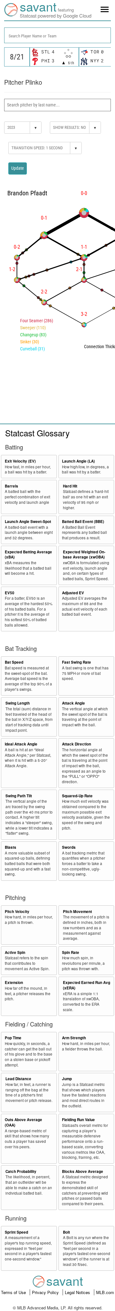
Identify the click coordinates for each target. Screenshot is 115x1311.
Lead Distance (18, 1078)
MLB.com (105, 1292)
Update (17, 168)
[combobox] (57, 35)
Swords (69, 847)
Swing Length (17, 703)
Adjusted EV (73, 593)
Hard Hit (70, 486)
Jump (67, 1078)
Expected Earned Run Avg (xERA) (86, 985)
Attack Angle (73, 703)
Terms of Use (14, 1292)
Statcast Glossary (37, 433)
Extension (14, 982)
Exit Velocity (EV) (20, 461)
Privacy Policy (46, 1292)
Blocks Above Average (82, 1171)
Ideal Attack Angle (21, 744)
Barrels (11, 486)
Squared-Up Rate (77, 796)
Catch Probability (20, 1171)
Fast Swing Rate (76, 662)
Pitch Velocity (17, 911)
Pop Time (13, 1038)
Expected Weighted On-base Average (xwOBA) (84, 554)
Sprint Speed (16, 1232)
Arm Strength (74, 1038)
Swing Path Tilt (18, 796)
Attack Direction (76, 744)
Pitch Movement (77, 911)
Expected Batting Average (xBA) (28, 554)
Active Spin (15, 952)
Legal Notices (78, 1292)
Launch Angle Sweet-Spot (28, 521)
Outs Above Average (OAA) (23, 1122)
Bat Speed (14, 662)
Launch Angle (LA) (78, 461)
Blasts (10, 847)
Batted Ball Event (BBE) (83, 521)
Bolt (66, 1232)
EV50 (9, 593)
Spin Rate (70, 952)
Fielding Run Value (78, 1119)
